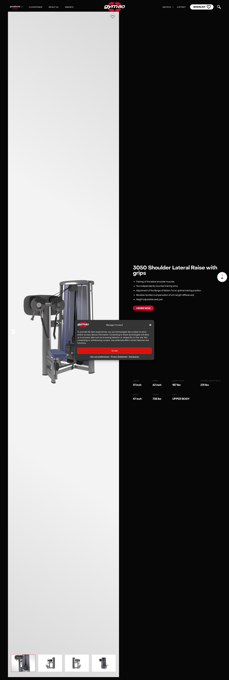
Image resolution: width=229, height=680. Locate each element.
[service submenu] (173, 7)
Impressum (134, 356)
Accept (114, 351)
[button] (150, 325)
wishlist (199, 6)
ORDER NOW (143, 308)
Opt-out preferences (99, 356)
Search (219, 7)
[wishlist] (113, 17)
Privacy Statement (119, 356)
